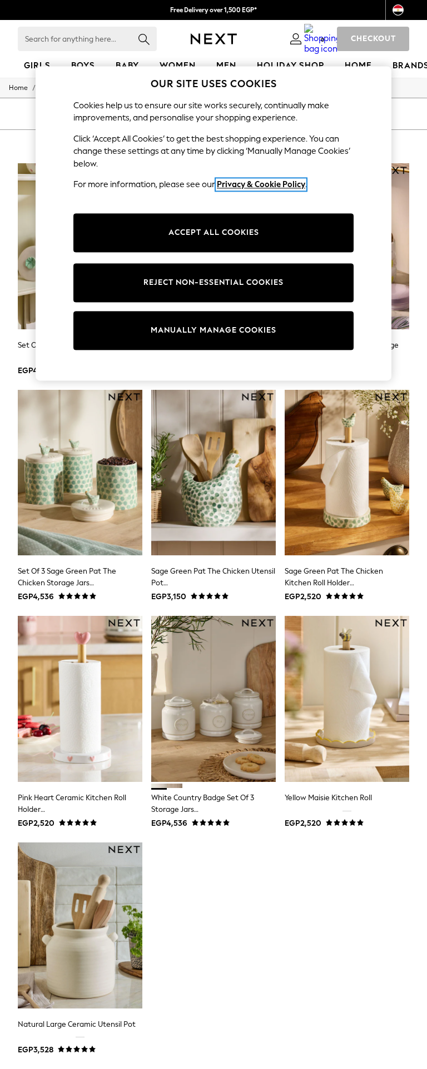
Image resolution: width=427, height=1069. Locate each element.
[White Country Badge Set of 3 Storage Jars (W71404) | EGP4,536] (213, 699)
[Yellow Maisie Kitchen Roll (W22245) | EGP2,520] (347, 699)
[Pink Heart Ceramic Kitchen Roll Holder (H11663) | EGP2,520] (80, 699)
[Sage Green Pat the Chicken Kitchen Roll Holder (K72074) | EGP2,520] (347, 473)
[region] (213, 223)
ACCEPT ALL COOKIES (213, 232)
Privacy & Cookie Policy (261, 185)
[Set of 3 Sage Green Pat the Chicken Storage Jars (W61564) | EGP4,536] (80, 473)
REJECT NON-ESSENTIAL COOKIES (213, 282)
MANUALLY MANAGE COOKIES (213, 330)
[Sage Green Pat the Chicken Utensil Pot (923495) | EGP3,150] (213, 473)
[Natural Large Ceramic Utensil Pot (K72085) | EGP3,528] (80, 925)
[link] (296, 39)
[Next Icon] (214, 38)
